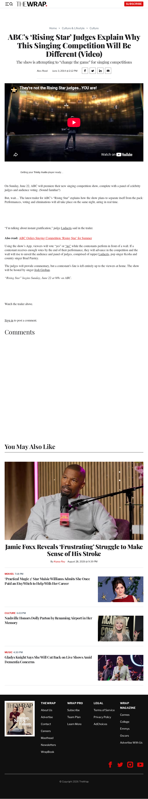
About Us (46, 710)
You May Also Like (30, 446)
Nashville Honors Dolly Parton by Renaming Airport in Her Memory (48, 620)
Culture (94, 28)
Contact (46, 724)
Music (8, 652)
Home (53, 28)
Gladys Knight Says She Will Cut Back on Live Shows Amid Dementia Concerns (48, 659)
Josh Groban (42, 270)
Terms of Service (104, 710)
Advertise (47, 717)
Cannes (125, 714)
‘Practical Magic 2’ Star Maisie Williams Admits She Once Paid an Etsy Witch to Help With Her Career (47, 581)
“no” (68, 246)
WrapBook (47, 751)
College (124, 721)
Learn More (74, 724)
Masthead (47, 738)
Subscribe (134, 3)
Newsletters (48, 744)
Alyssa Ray (59, 561)
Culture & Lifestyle (73, 28)
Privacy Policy (102, 717)
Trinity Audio (40, 172)
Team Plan (74, 717)
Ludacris (66, 228)
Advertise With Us (131, 742)
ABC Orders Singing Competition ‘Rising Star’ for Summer (55, 238)
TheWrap (48, 703)
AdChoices (100, 724)
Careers (46, 731)
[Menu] (9, 4)
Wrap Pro (75, 703)
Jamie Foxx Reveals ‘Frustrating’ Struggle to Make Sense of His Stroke (74, 550)
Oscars (124, 735)
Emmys (125, 728)
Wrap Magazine (128, 705)
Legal (98, 703)
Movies (9, 573)
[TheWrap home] (31, 4)
